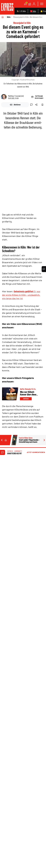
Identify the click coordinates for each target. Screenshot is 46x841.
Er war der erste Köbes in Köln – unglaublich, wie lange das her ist (21, 295)
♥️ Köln (33, 11)
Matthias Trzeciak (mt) (16, 96)
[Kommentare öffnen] (44, 269)
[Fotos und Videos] (29, 3)
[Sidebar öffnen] (41, 4)
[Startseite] (2, 17)
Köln (8, 17)
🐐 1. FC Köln (21, 11)
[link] (7, 7)
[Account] (34, 3)
